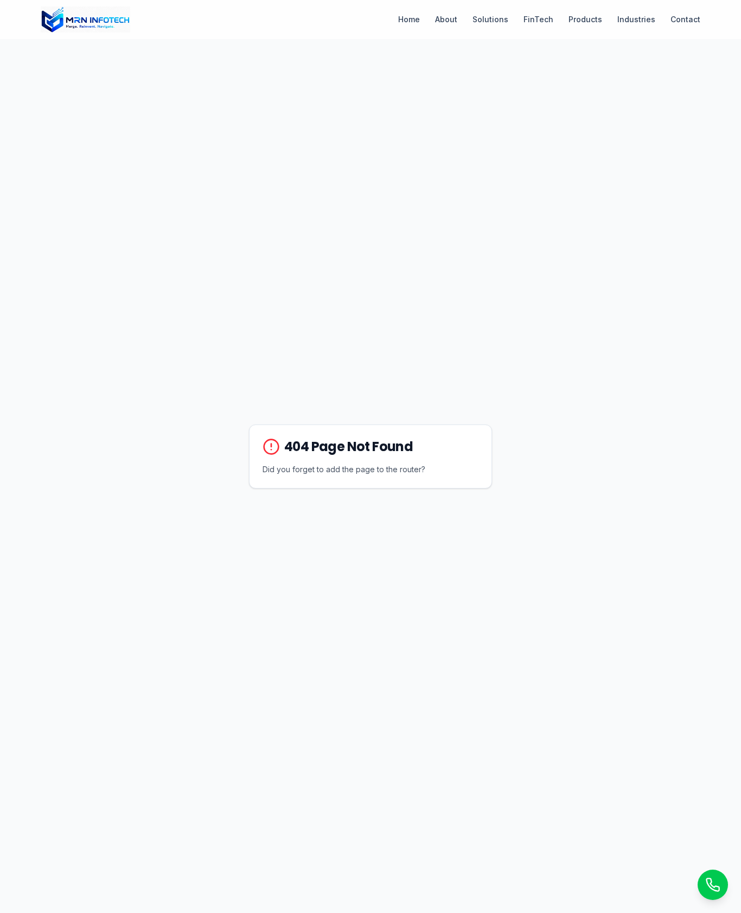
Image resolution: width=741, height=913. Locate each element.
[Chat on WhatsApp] (713, 885)
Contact (685, 19)
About (446, 19)
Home (409, 19)
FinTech (538, 19)
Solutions (490, 19)
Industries (636, 19)
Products (585, 19)
